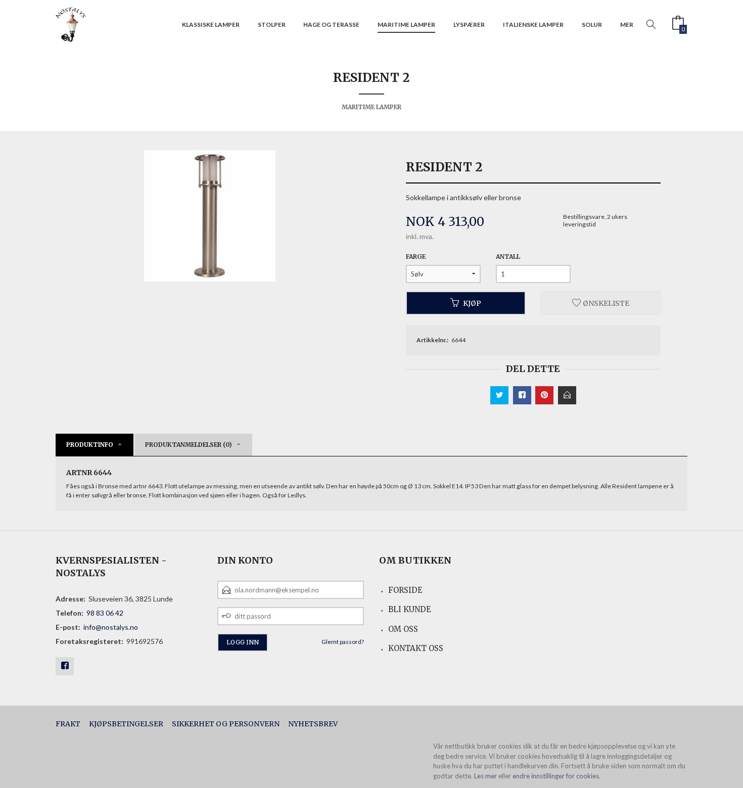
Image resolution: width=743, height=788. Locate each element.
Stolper (272, 24)
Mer (626, 24)
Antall (508, 256)
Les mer (485, 776)
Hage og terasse (331, 24)
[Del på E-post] (567, 395)
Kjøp (472, 302)
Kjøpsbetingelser (126, 723)
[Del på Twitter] (499, 395)
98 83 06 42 (104, 613)
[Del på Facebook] (522, 395)
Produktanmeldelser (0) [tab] (188, 444)
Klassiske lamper (211, 24)
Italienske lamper (533, 24)
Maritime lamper (406, 24)
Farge (416, 256)
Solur (592, 24)
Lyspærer (469, 24)
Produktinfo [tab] (89, 444)
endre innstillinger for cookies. (556, 776)
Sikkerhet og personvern (226, 723)
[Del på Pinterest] (544, 395)
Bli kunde (409, 609)
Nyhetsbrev (313, 723)
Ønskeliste (605, 302)
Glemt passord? (342, 641)
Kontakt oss (415, 648)
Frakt (68, 723)
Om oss (403, 629)
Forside (405, 590)
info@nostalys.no (110, 627)
